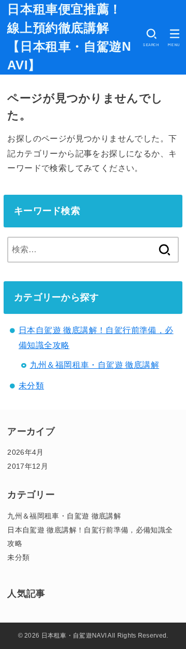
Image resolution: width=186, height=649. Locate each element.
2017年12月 (27, 466)
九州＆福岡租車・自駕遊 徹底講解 (94, 364)
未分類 (31, 385)
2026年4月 (25, 452)
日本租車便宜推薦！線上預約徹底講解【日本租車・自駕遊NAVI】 (69, 37)
